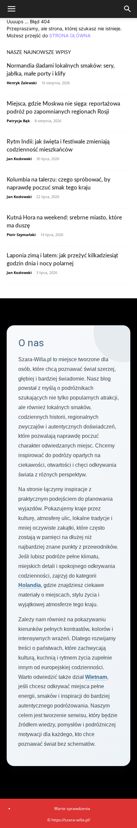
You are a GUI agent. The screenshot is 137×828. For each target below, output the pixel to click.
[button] (11, 9)
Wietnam (96, 677)
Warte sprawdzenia (72, 808)
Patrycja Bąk (18, 120)
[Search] (127, 9)
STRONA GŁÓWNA (69, 35)
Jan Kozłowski (19, 158)
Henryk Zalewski (22, 82)
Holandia (29, 585)
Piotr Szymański (21, 234)
